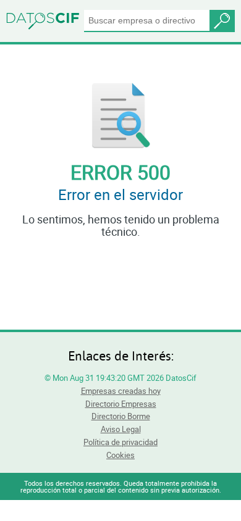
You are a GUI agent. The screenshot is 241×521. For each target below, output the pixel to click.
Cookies (120, 455)
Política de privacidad (120, 442)
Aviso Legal (121, 429)
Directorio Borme (120, 416)
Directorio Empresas (120, 403)
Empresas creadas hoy (121, 390)
